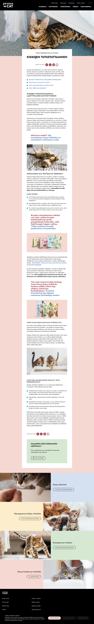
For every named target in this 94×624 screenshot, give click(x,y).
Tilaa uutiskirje (39, 458)
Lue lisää (20, 620)
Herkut (75, 7)
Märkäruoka (65, 7)
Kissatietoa (72, 3)
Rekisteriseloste (36, 606)
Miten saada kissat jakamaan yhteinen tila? (41, 85)
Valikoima (42, 7)
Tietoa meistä (81, 3)
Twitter (50, 64)
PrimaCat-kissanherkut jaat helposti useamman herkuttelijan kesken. (45, 293)
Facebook (46, 64)
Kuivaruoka (53, 7)
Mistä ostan (54, 3)
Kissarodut (63, 3)
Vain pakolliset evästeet (69, 618)
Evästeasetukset (83, 618)
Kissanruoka (5, 598)
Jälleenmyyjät (35, 602)
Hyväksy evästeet (54, 618)
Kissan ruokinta (36, 598)
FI (89, 3)
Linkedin (53, 64)
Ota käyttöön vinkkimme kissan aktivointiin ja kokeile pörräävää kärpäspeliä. (47, 264)
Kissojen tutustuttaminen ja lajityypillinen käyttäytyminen (45, 79)
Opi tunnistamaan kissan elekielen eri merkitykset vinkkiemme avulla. (46, 137)
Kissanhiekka (86, 7)
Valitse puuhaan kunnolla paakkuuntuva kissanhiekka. (43, 227)
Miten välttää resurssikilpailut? (37, 88)
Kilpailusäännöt (36, 610)
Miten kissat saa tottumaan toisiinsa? (39, 82)
